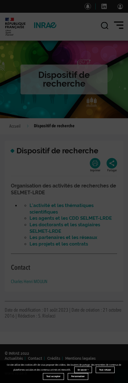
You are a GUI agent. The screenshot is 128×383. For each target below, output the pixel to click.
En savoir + (83, 369)
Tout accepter (53, 376)
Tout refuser (105, 369)
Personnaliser (78, 376)
